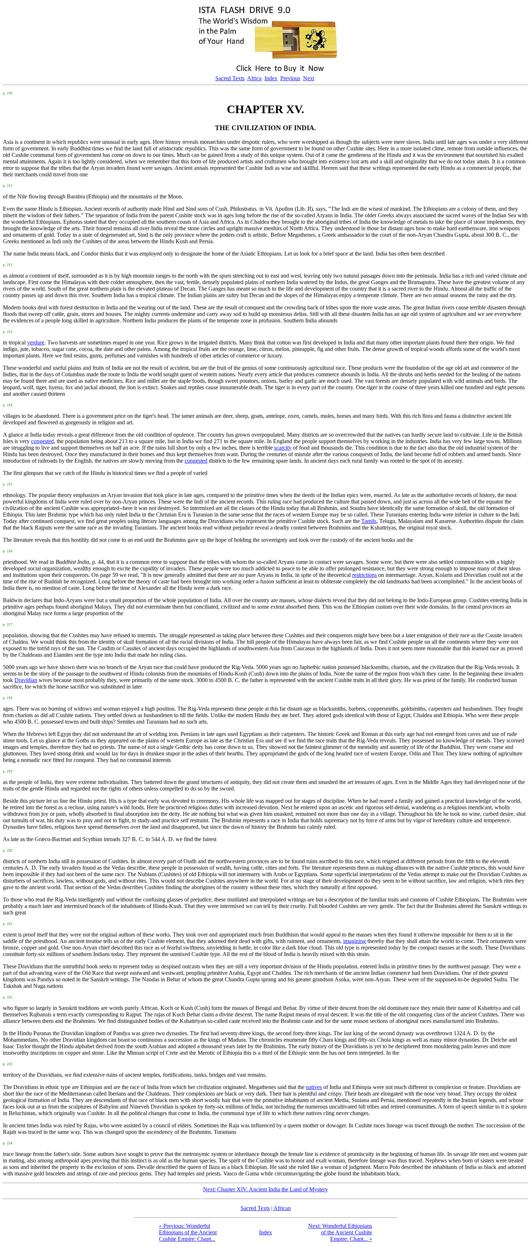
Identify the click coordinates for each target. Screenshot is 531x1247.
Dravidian (25, 680)
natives (314, 1087)
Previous (290, 78)
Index (270, 78)
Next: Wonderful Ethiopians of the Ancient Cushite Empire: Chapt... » (340, 1232)
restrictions (364, 575)
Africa (254, 78)
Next (308, 78)
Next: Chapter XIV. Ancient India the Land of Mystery (265, 1189)
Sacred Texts (230, 78)
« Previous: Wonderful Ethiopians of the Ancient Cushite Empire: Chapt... (188, 1232)
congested (42, 441)
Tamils (368, 521)
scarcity (283, 448)
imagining (354, 941)
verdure (35, 342)
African (282, 1208)
